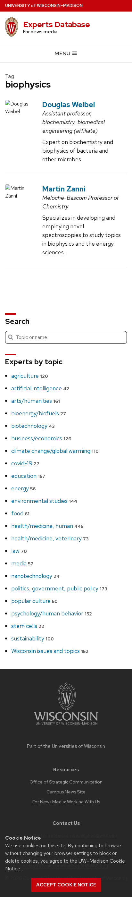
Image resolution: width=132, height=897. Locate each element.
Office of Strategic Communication (66, 782)
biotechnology (33, 425)
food (20, 513)
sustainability (32, 638)
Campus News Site (66, 792)
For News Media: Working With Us (66, 802)
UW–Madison (44, 5)
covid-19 (25, 463)
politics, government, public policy (59, 588)
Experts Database (56, 25)
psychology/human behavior (51, 613)
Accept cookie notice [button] (66, 885)
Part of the (66, 746)
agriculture (29, 375)
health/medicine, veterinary (50, 538)
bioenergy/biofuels (38, 413)
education (28, 475)
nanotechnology (35, 576)
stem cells (27, 626)
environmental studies (44, 500)
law (19, 550)
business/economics (41, 438)
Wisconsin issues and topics (49, 651)
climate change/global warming (55, 450)
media (22, 563)
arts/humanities (35, 400)
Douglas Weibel (68, 104)
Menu (62, 53)
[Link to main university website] (66, 726)
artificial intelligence (40, 388)
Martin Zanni (63, 189)
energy (23, 488)
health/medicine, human (47, 525)
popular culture (34, 601)
